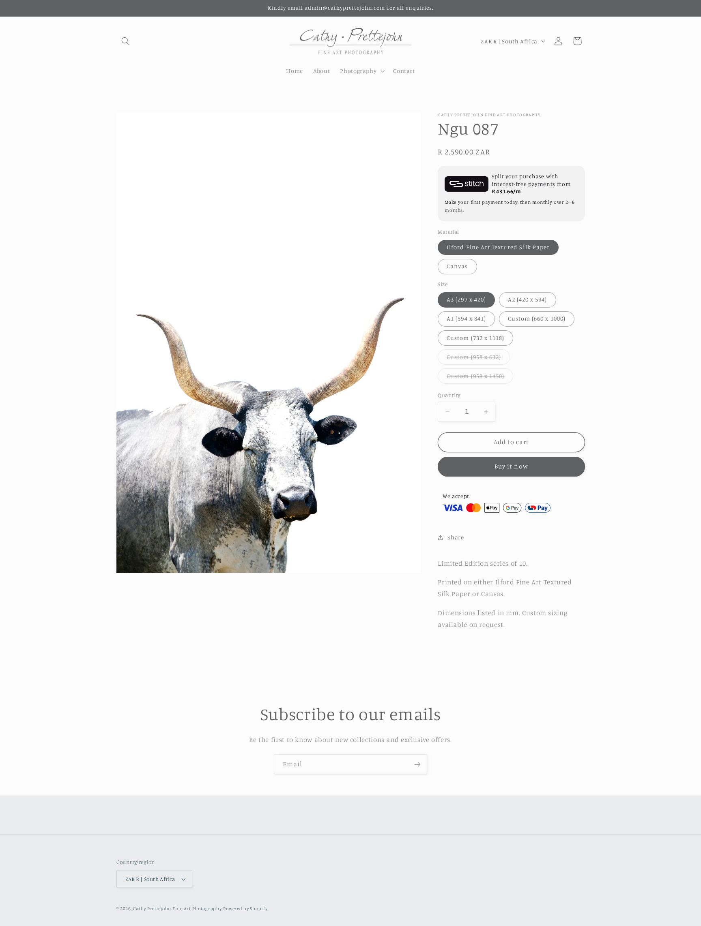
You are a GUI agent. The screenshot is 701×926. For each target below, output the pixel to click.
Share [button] (455, 537)
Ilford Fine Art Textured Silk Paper (498, 247)
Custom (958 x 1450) (480, 378)
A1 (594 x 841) (466, 318)
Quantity (449, 395)
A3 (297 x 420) (466, 299)
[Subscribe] (417, 764)
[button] (125, 41)
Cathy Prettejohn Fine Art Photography (177, 908)
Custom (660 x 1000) (537, 318)
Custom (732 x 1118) (475, 337)
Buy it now (511, 466)
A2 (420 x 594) (527, 299)
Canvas (457, 266)
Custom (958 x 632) (478, 358)
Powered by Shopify (245, 908)
